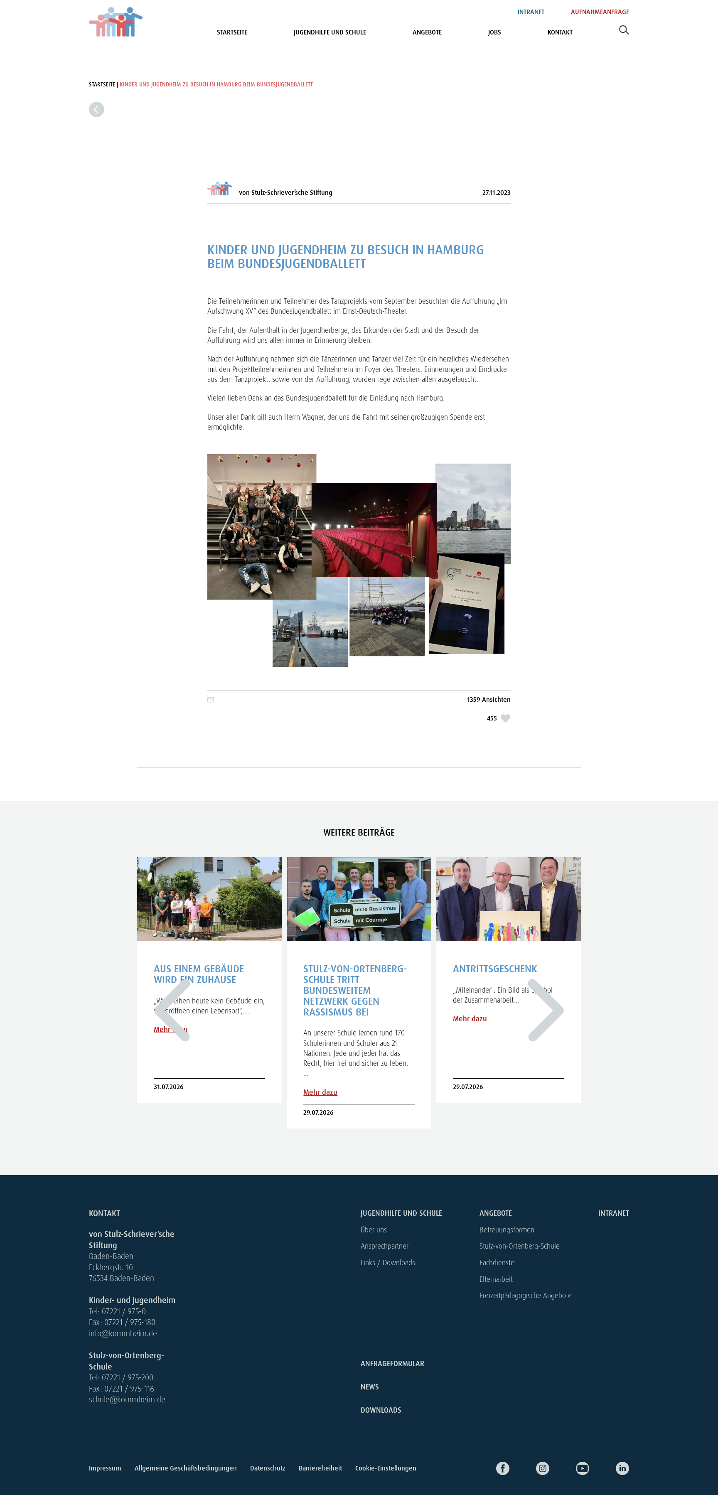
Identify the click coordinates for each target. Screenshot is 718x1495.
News (370, 1387)
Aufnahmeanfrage (600, 11)
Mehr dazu (320, 1092)
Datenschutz (267, 1468)
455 (492, 718)
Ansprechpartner (384, 1246)
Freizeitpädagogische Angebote (525, 1295)
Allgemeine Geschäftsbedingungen (186, 1468)
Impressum (105, 1468)
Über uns (374, 1229)
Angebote (427, 32)
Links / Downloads (388, 1262)
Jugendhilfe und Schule (330, 32)
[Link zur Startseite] (116, 22)
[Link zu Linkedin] (609, 1468)
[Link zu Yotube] (569, 1468)
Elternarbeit (496, 1279)
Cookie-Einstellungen (385, 1468)
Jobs (494, 32)
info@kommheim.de (123, 1333)
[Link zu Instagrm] (529, 1468)
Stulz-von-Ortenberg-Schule (519, 1246)
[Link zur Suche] (624, 33)
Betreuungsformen (506, 1229)
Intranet (531, 11)
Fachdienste (496, 1262)
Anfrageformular (392, 1364)
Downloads (381, 1410)
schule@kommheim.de (127, 1399)
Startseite (232, 32)
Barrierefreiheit (320, 1468)
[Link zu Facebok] (489, 1468)
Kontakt (560, 32)
